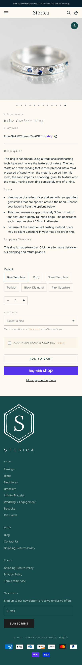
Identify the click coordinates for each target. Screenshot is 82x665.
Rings (7, 475)
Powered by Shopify (56, 637)
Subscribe (19, 623)
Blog (7, 535)
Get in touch (34, 329)
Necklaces (11, 482)
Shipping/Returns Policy (19, 548)
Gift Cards (10, 515)
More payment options (41, 380)
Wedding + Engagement (20, 502)
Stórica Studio (13, 114)
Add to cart (41, 358)
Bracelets (10, 488)
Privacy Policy (13, 574)
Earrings (9, 469)
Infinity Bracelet (14, 495)
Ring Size (11, 312)
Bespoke (9, 508)
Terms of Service (15, 581)
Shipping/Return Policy (19, 567)
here (49, 247)
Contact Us (11, 541)
